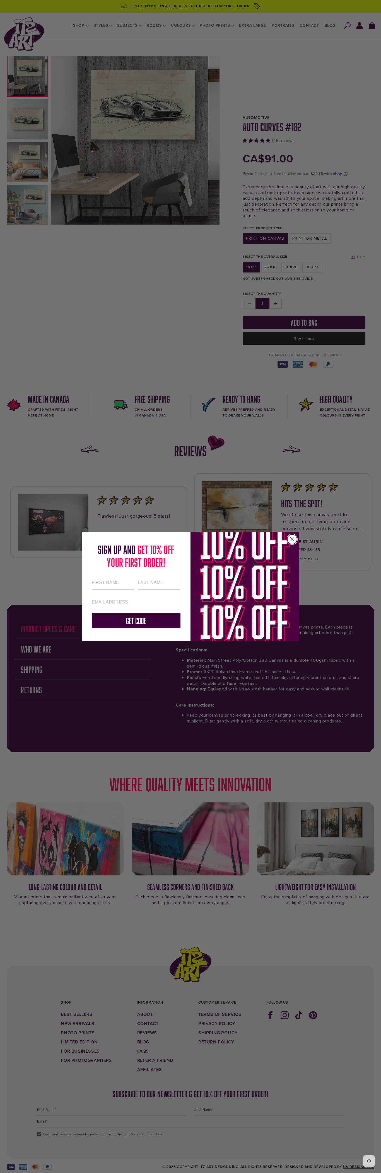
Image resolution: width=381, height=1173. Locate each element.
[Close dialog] (292, 539)
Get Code (136, 621)
